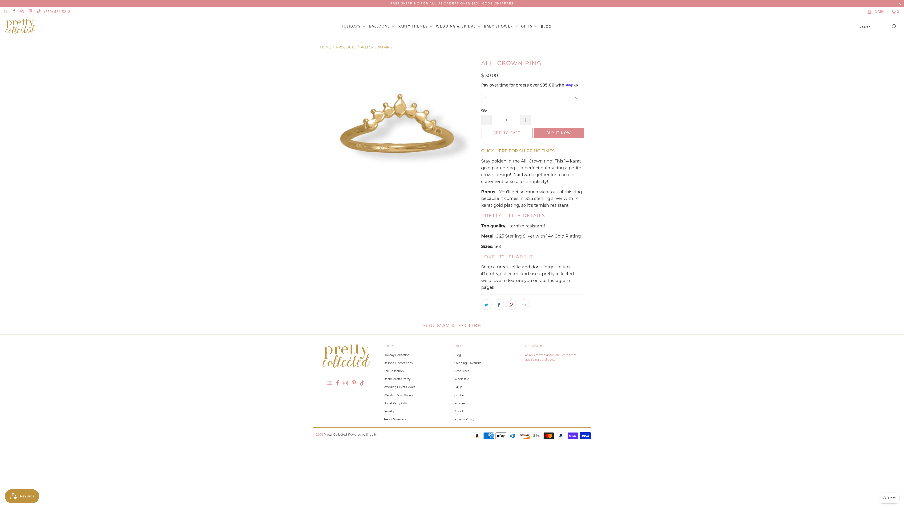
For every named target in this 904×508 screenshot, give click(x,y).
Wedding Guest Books (399, 387)
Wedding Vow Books (398, 395)
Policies (459, 403)
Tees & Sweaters (395, 419)
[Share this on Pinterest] (511, 304)
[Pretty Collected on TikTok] (38, 12)
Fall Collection (394, 371)
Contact (460, 395)
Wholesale (461, 379)
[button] (353, 26)
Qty (484, 110)
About (458, 411)
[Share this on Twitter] (486, 304)
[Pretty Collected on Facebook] (14, 12)
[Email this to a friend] (524, 304)
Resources (461, 371)
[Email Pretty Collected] (6, 12)
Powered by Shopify (362, 434)
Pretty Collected (335, 434)
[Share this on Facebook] (499, 304)
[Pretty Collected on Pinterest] (30, 12)
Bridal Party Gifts (396, 403)
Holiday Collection (397, 355)
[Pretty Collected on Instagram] (22, 12)
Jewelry (389, 411)
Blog (457, 355)
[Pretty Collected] (20, 27)
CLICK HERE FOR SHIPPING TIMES (518, 151)
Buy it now (559, 133)
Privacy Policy (464, 419)
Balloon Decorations (398, 363)
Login (878, 12)
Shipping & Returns (467, 363)
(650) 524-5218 (57, 12)
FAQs (458, 387)
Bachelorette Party (397, 379)
